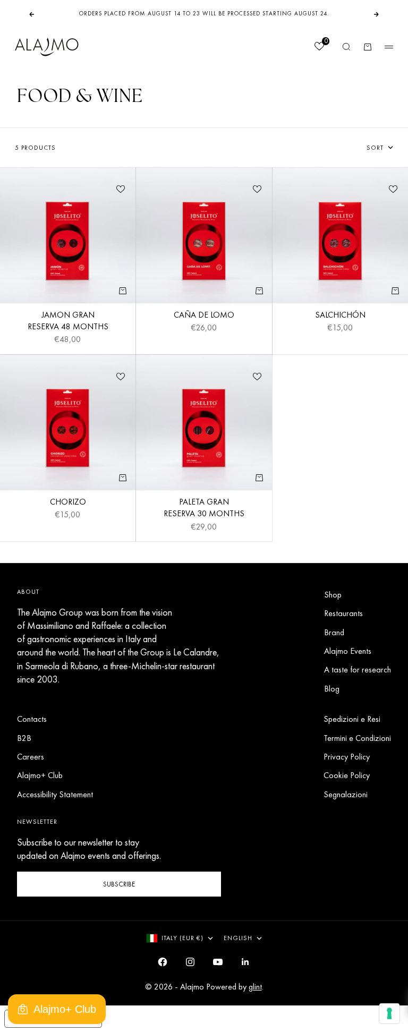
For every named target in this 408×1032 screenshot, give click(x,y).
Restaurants (343, 613)
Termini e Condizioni (357, 738)
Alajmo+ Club (40, 775)
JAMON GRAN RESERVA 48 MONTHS (68, 322)
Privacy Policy (347, 756)
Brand (334, 632)
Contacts (32, 718)
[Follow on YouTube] (217, 962)
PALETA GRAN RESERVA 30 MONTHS (204, 509)
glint (255, 986)
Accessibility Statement (55, 794)
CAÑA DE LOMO (204, 316)
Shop (333, 594)
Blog (331, 688)
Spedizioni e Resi (352, 718)
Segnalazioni (346, 794)
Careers (30, 756)
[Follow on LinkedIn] (245, 962)
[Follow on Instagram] (190, 962)
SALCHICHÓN (340, 316)
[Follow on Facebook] (162, 962)
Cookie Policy (347, 775)
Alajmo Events (347, 650)
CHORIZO (68, 503)
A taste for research (357, 669)
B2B (24, 738)
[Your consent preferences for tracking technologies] (389, 1013)
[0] (318, 47)
